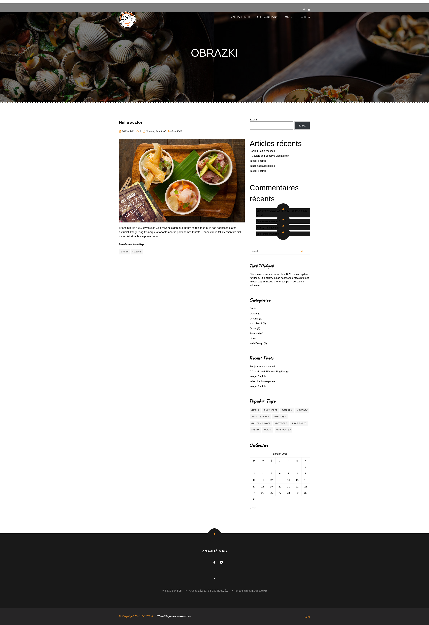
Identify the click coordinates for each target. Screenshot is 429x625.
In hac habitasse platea (262, 165)
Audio (253, 308)
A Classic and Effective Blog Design (269, 155)
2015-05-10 (128, 131)
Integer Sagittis (258, 160)
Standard (161, 131)
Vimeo (268, 430)
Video (253, 338)
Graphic (150, 131)
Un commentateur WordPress (272, 210)
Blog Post (270, 410)
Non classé (256, 323)
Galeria (304, 17)
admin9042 (176, 131)
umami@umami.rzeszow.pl (251, 590)
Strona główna (267, 17)
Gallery (254, 313)
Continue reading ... (134, 244)
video (255, 430)
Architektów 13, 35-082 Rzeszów (208, 590)
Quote (253, 328)
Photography (260, 417)
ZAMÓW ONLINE (240, 17)
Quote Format (260, 423)
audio (255, 410)
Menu (288, 17)
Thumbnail (299, 423)
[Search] (301, 251)
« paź (253, 508)
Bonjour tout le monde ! (262, 150)
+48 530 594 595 (172, 590)
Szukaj (253, 119)
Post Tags (280, 417)
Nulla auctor (130, 122)
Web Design (256, 343)
